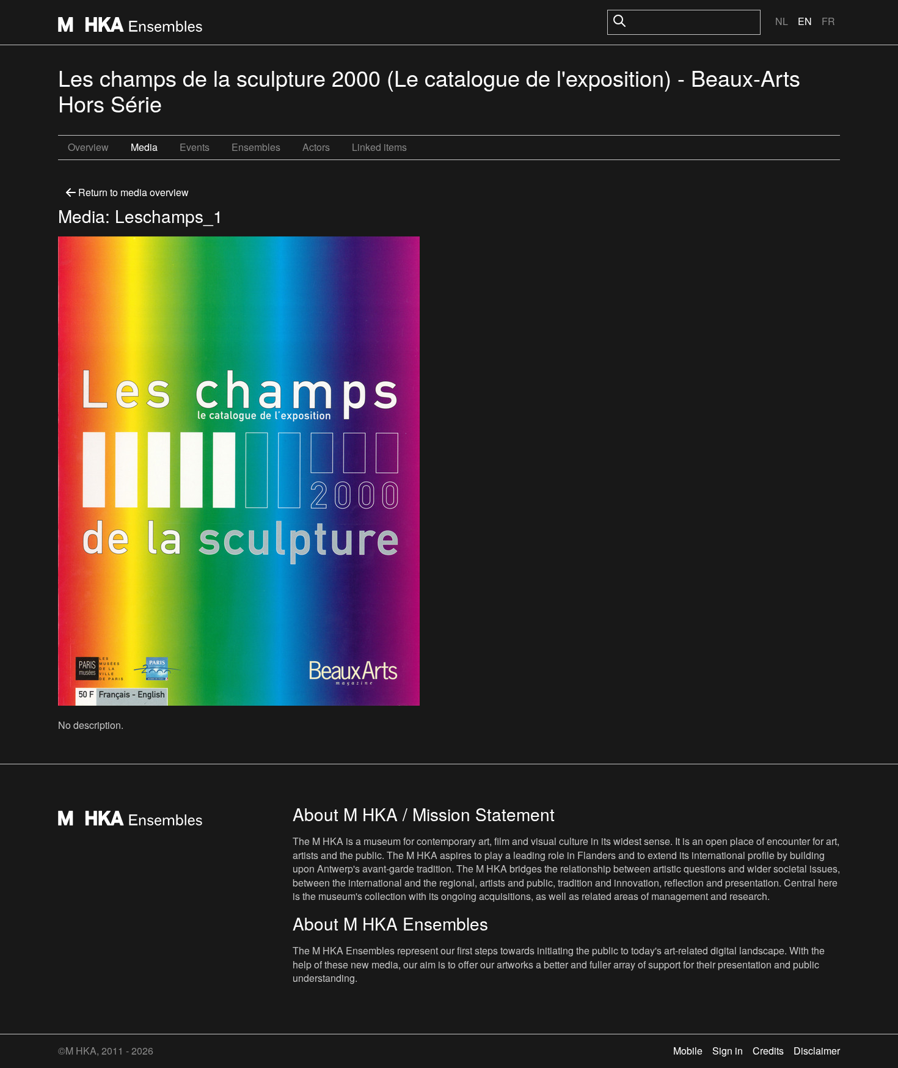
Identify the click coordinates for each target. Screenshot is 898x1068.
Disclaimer (817, 1051)
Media (144, 147)
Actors (316, 147)
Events (195, 147)
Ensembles (256, 147)
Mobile (688, 1051)
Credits (768, 1051)
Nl (781, 21)
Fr (828, 21)
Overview (88, 147)
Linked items (379, 147)
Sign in (727, 1051)
